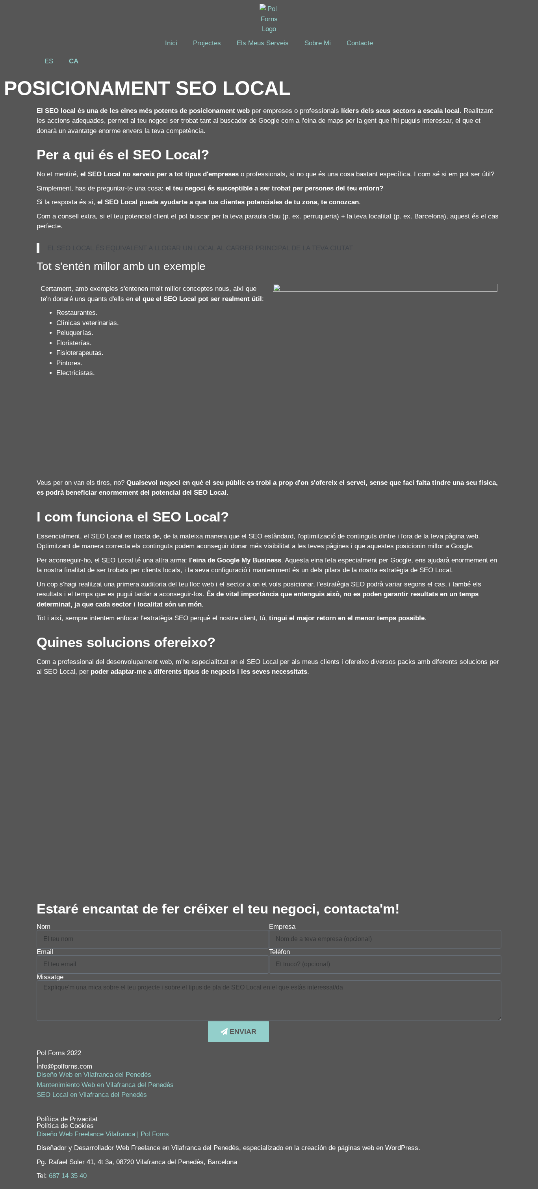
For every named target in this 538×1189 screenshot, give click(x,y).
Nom (43, 926)
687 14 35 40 (68, 1176)
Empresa (282, 926)
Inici (171, 43)
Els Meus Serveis (263, 43)
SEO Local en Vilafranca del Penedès (92, 1094)
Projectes (207, 43)
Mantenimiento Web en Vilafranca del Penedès (105, 1085)
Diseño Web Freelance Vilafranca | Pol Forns (103, 1134)
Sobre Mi (317, 43)
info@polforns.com (64, 1066)
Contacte (360, 43)
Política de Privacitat (67, 1119)
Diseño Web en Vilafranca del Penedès (94, 1074)
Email (45, 952)
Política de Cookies (65, 1126)
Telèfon (279, 952)
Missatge (50, 977)
